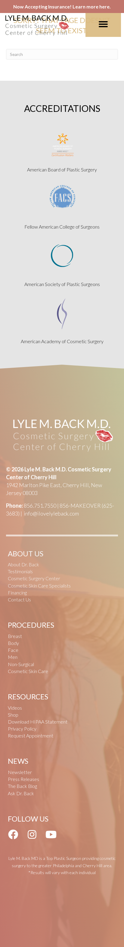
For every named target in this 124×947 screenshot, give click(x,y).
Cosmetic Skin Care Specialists (39, 585)
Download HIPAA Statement (37, 721)
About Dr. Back (23, 564)
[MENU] (103, 24)
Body (13, 643)
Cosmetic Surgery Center (34, 578)
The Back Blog (22, 786)
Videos (15, 708)
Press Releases (23, 779)
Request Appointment (30, 735)
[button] (13, 834)
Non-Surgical (21, 664)
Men (12, 657)
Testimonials (20, 571)
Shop (13, 715)
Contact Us (19, 599)
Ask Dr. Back (21, 793)
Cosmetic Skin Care (28, 671)
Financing (17, 592)
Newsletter (20, 772)
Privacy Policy (22, 728)
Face (13, 650)
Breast (15, 636)
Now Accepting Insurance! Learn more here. (62, 6)
